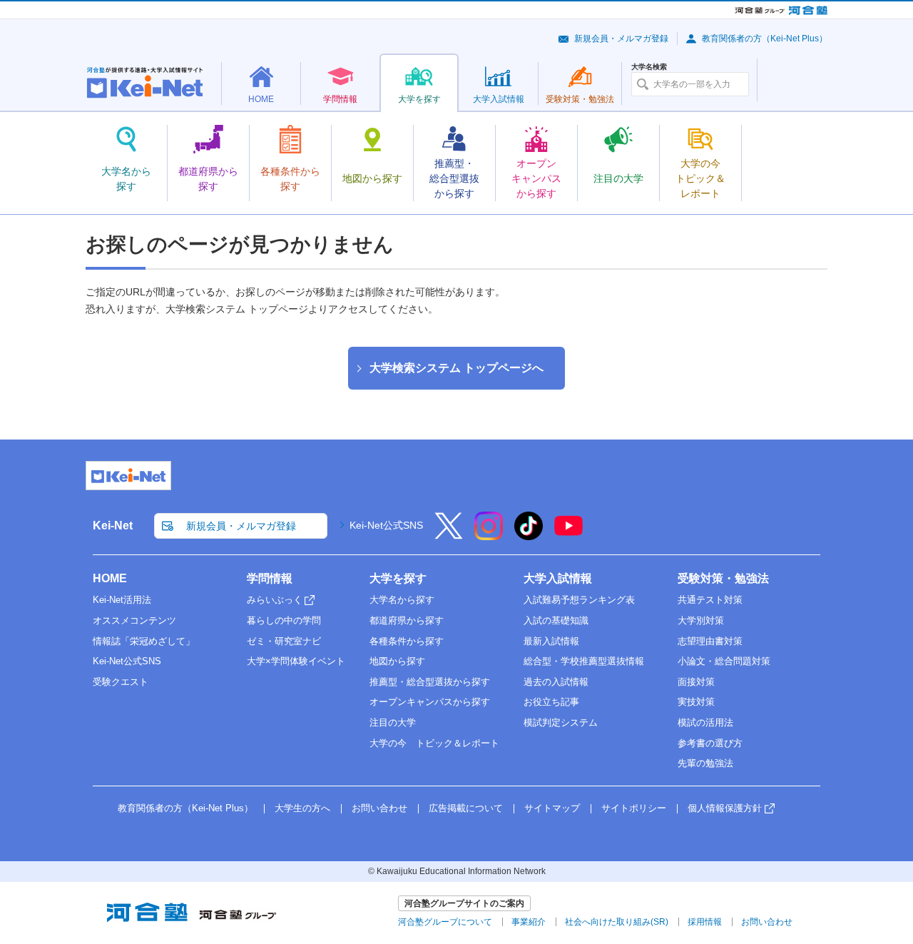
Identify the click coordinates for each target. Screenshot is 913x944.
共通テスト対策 (710, 599)
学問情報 (269, 578)
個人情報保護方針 (725, 808)
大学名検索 (649, 67)
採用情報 (705, 922)
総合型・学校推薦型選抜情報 (584, 661)
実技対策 (696, 701)
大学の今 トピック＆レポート (434, 743)
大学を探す (398, 578)
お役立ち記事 (551, 701)
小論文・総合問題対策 (724, 661)
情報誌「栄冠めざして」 (144, 641)
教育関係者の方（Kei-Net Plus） (764, 39)
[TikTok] (528, 535)
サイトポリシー (633, 808)
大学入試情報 (558, 578)
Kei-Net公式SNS (386, 525)
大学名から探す (401, 599)
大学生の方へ (302, 808)
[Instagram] (488, 535)
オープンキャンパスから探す (429, 701)
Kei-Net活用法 (122, 599)
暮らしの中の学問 (284, 620)
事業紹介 (528, 922)
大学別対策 (701, 620)
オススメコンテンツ (134, 620)
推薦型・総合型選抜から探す (429, 681)
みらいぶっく (274, 599)
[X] (448, 535)
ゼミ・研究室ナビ (284, 641)
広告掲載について (466, 808)
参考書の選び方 (710, 743)
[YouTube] (568, 535)
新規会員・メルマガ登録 (621, 39)
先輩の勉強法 (705, 763)
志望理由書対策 (710, 641)
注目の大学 (392, 722)
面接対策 (696, 681)
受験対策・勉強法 (723, 578)
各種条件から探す (406, 641)
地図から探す (397, 661)
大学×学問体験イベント (296, 661)
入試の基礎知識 (556, 620)
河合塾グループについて (445, 922)
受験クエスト (120, 681)
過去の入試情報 (556, 681)
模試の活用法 (705, 722)
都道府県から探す (406, 620)
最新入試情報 (551, 641)
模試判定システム (561, 722)
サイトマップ (552, 808)
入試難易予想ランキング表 (579, 599)
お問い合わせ (379, 808)
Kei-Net (113, 525)
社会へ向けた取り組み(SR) (616, 922)
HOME (110, 578)
